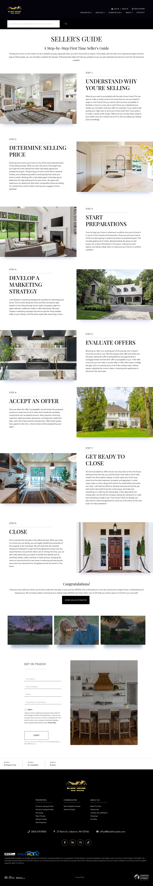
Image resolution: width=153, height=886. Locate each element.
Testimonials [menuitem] (94, 809)
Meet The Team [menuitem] (95, 806)
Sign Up (125, 9)
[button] (65, 24)
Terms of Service (28, 743)
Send (36, 735)
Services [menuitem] (99, 13)
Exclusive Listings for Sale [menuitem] (44, 806)
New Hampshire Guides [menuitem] (72, 806)
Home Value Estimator (76, 600)
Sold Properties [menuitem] (41, 822)
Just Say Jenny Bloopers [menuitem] (98, 813)
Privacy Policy (52, 722)
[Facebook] (65, 842)
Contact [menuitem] (140, 12)
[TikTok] (88, 842)
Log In (116, 9)
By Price (53, 765)
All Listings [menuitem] (39, 813)
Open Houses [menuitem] (40, 816)
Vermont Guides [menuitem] (69, 809)
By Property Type (10, 765)
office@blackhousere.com (112, 832)
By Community (33, 765)
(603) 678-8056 (139, 9)
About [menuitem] (128, 13)
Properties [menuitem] (85, 13)
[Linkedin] (73, 842)
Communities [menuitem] (114, 13)
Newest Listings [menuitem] (41, 819)
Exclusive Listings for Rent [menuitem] (45, 809)
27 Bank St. (72, 832)
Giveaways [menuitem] (94, 816)
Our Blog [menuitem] (93, 819)
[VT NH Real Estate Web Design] (141, 878)
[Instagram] (80, 842)
